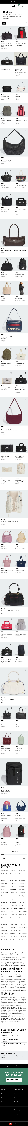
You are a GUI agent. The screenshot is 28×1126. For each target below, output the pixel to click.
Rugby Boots (13, 943)
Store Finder (17, 1102)
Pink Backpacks (13, 921)
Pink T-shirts (13, 930)
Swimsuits (22, 892)
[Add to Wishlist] (11, 28)
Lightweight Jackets (13, 905)
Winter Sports (23, 933)
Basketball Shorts (4, 877)
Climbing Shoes (3, 918)
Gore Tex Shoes (12, 871)
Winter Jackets (21, 930)
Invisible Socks (12, 896)
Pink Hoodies (13, 924)
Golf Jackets (4, 933)
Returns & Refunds (18, 1089)
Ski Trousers (22, 883)
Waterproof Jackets (22, 905)
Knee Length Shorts (22, 871)
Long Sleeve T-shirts (13, 908)
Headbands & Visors (14, 890)
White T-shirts (21, 924)
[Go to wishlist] (6, 6)
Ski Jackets (22, 880)
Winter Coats (4, 921)
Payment (16, 1097)
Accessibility (17, 1118)
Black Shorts (4, 892)
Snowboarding (23, 886)
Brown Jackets (3, 912)
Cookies (3, 1114)
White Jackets (23, 911)
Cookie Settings (5, 1110)
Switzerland (16, 1123)
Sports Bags (13, 914)
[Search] (22, 6)
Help (2, 1102)
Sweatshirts (22, 889)
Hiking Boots (13, 892)
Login (7, 1066)
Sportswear (13, 918)
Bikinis (3, 886)
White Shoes (22, 914)
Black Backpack (4, 890)
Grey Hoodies (13, 883)
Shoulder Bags (21, 874)
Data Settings (17, 1110)
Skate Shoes (22, 877)
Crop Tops (4, 924)
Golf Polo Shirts (3, 937)
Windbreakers (23, 927)
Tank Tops (22, 896)
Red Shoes (13, 940)
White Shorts (22, 918)
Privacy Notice (17, 1114)
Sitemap (16, 1093)
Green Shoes (13, 880)
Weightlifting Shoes (22, 908)
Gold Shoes (4, 930)
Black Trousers (3, 896)
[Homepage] (13, 6)
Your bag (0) (19, 1066)
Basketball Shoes (4, 874)
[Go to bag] (25, 6)
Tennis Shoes (22, 899)
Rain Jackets (13, 933)
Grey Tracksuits (13, 886)
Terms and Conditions (6, 1118)
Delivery (3, 1089)
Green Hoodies (12, 877)
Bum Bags (4, 914)
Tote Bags (21, 902)
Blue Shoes (4, 902)
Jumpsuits (13, 902)
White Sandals (21, 921)
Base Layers (4, 870)
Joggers (12, 899)
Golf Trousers (5, 943)
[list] (11, 23)
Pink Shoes (13, 927)
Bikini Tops (4, 883)
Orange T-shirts (13, 912)
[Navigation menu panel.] (2, 6)
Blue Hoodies (4, 899)
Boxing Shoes (5, 908)
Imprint (3, 1097)
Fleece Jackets (3, 927)
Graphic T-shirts (13, 874)
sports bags (15, 1000)
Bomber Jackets (3, 905)
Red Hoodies (13, 936)
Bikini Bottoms (3, 880)
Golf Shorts (4, 940)
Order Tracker (4, 1093)
